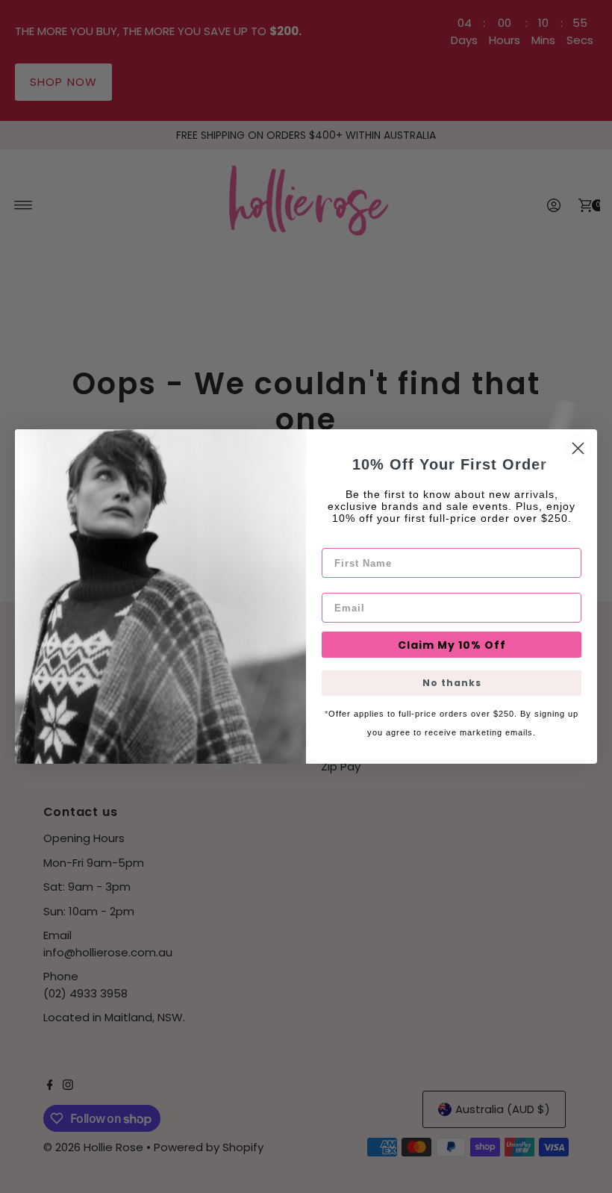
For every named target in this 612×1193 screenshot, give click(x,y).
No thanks (451, 682)
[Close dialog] (578, 448)
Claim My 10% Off (452, 645)
